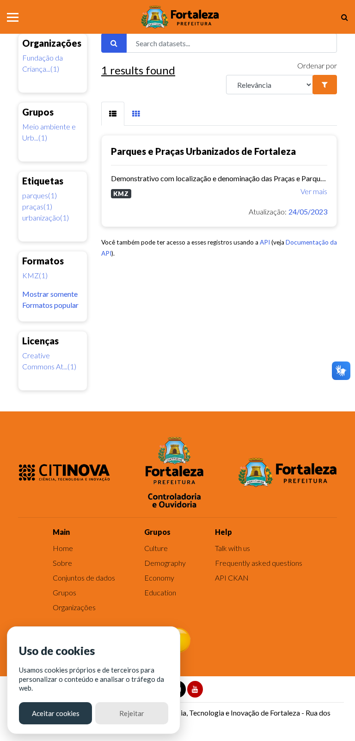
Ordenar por (317, 65)
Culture (156, 548)
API (265, 242)
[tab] (112, 114)
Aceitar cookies (56, 713)
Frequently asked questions (258, 562)
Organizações (74, 607)
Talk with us (232, 548)
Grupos (64, 592)
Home (63, 548)
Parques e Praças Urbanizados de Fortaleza (203, 151)
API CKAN (232, 577)
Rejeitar (131, 713)
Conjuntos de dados (84, 577)
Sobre (62, 562)
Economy (159, 577)
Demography (165, 562)
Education (160, 592)
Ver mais (313, 191)
